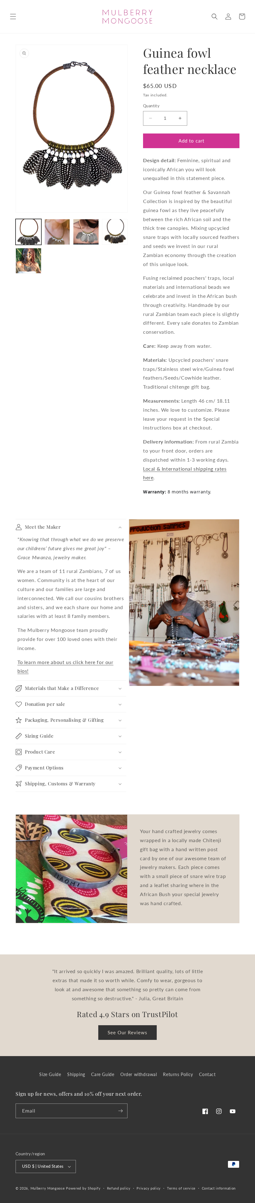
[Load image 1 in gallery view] (28, 232)
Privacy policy (149, 1188)
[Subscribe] (120, 1111)
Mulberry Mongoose (47, 1188)
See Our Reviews (127, 1032)
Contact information (219, 1188)
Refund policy (119, 1188)
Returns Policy (178, 1074)
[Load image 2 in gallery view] (57, 232)
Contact (207, 1074)
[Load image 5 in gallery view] (28, 261)
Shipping (76, 1074)
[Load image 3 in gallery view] (86, 232)
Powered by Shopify (83, 1188)
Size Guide (50, 1074)
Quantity (151, 105)
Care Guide (102, 1074)
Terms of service (181, 1188)
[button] (13, 16)
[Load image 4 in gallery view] (115, 232)
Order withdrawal (138, 1074)
